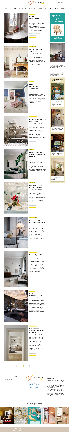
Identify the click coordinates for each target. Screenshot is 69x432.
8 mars (34, 53)
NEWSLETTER (56, 8)
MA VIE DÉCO (32, 182)
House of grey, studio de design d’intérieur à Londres (37, 154)
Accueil (6, 8)
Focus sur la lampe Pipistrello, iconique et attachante (37, 222)
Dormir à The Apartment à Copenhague (33, 86)
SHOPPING (41, 8)
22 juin (34, 258)
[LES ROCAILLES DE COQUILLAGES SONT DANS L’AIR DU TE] (21, 415)
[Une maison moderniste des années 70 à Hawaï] (57, 143)
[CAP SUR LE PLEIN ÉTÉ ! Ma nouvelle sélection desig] (34, 415)
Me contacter (34, 386)
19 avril (34, 297)
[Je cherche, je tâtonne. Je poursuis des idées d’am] (7, 415)
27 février (34, 334)
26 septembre (34, 20)
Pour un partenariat (34, 384)
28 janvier (35, 123)
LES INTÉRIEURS (14, 8)
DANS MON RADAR (32, 8)
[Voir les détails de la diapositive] (57, 30)
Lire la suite (32, 36)
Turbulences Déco (18, 428)
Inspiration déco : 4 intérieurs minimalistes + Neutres (37, 330)
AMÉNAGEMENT (48, 8)
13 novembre (34, 189)
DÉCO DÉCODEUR (23, 8)
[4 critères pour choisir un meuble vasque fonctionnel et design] (57, 118)
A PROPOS (34, 383)
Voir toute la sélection (57, 21)
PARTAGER (41, 20)
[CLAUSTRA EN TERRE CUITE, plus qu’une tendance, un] (48, 415)
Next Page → (37, 366)
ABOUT (62, 8)
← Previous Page (7, 366)
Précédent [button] (52, 32)
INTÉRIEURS (32, 81)
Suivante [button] (63, 32)
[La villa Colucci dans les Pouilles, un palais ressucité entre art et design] (57, 91)
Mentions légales (34, 387)
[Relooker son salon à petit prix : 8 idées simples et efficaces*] (57, 167)
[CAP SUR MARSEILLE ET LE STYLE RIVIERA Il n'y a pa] (62, 415)
